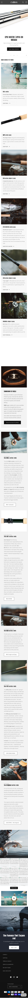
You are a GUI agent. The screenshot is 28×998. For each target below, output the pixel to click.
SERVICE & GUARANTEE (8, 964)
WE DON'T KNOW (6, 967)
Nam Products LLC (15, 997)
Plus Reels (14, 48)
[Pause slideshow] (26, 55)
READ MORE (9, 598)
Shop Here (14, 355)
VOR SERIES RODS (10, 753)
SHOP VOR (5, 289)
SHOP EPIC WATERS (7, 246)
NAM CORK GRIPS (7, 971)
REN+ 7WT (14, 846)
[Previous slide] (10, 55)
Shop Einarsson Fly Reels (12, 422)
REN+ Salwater (10, 504)
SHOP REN (5, 193)
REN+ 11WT (14, 947)
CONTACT (5, 954)
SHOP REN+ (5, 103)
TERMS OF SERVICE (7, 961)
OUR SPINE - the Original (12, 822)
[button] (1, 2)
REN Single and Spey (11, 654)
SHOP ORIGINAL (7, 335)
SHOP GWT (5, 146)
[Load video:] (14, 898)
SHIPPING (5, 958)
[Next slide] (17, 55)
